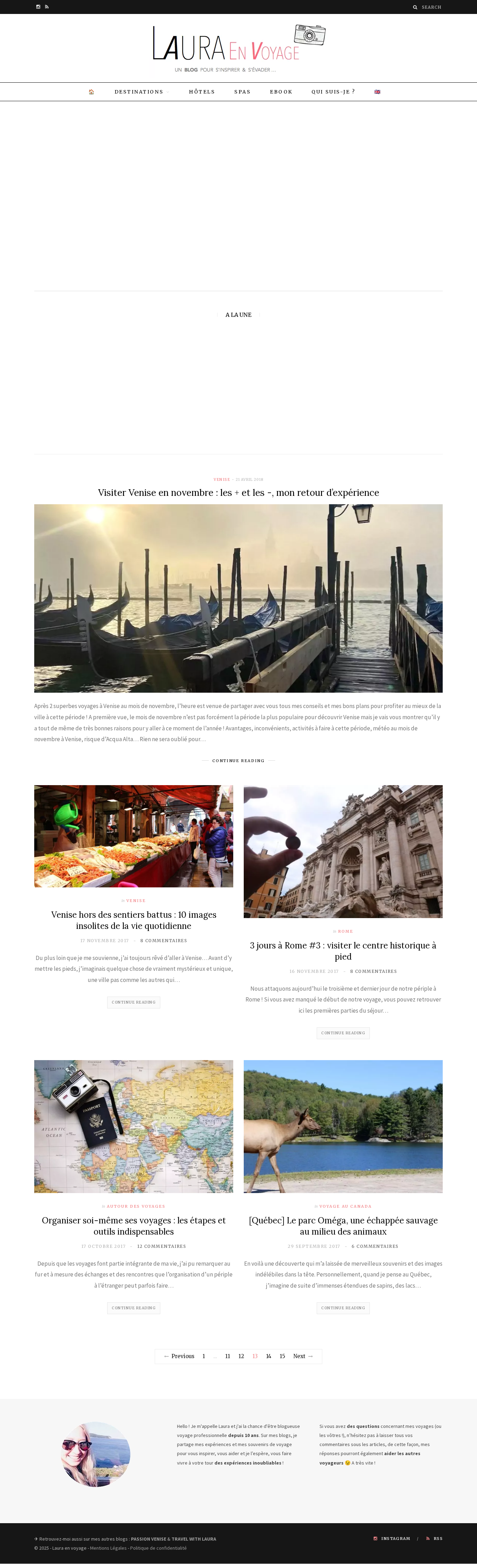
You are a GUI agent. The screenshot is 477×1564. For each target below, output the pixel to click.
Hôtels (202, 92)
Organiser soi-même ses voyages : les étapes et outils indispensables (134, 1226)
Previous (183, 1356)
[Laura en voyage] (238, 48)
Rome (345, 931)
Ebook (281, 92)
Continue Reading (134, 1002)
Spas (242, 92)
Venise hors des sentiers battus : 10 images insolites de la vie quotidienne (134, 920)
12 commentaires (161, 1246)
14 (268, 1356)
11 (227, 1356)
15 (282, 1356)
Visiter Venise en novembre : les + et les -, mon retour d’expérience (238, 492)
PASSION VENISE (148, 1539)
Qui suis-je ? (333, 92)
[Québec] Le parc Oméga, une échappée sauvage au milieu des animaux (343, 1226)
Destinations (139, 92)
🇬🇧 (377, 92)
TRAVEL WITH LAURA (193, 1539)
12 (241, 1356)
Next (299, 1356)
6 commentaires (375, 1246)
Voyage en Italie (390, 128)
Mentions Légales (108, 1548)
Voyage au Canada (346, 1206)
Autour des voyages (136, 1206)
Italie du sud (186, 175)
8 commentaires (163, 940)
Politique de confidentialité (158, 1548)
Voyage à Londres (390, 222)
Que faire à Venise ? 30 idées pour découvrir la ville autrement (130, 424)
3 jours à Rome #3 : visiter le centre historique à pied (343, 951)
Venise (130, 414)
